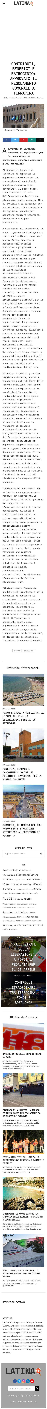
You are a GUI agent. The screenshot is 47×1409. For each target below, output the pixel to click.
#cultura (10, 884)
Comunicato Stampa (14, 98)
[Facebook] (7, 140)
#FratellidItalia (19, 889)
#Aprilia (19, 869)
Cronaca (40, 98)
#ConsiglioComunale (19, 879)
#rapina (32, 912)
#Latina (9, 898)
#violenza (13, 929)
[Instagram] (23, 1381)
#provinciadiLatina (15, 912)
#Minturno (32, 904)
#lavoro (20, 899)
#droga (19, 884)
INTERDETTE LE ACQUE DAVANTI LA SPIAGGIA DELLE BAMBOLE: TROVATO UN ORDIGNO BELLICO (23, 1217)
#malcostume (9, 904)
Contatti (22, 1402)
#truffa (5, 929)
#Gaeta (37, 889)
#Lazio (28, 898)
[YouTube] (32, 1381)
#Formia (7, 888)
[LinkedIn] (28, 1381)
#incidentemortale (30, 893)
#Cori (29, 880)
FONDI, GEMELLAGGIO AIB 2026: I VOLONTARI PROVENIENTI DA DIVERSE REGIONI (21, 1273)
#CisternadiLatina (27, 874)
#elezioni (27, 884)
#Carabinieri (9, 875)
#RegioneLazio (9, 917)
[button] (41, 854)
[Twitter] (15, 140)
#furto (29, 889)
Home (13, 1402)
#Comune (17, 650)
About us (32, 1402)
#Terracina (28, 650)
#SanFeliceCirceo (9, 921)
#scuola (27, 921)
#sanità (19, 921)
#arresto (29, 870)
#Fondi (37, 884)
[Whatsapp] (32, 140)
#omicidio (7, 908)
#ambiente (7, 870)
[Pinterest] (23, 140)
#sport (13, 925)
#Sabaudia (32, 916)
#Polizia (15, 908)
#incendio (7, 893)
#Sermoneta (36, 921)
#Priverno (30, 908)
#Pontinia (22, 908)
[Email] (40, 140)
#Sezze (6, 925)
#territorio (38, 925)
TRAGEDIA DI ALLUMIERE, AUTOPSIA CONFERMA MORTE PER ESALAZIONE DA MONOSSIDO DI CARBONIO (21, 1113)
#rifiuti (21, 917)
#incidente (16, 893)
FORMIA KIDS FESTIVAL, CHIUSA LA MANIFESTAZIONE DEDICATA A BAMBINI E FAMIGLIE (23, 1160)
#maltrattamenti (22, 904)
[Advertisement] (23, 33)
